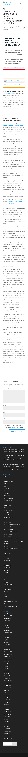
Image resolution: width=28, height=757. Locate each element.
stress (5, 580)
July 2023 (6, 664)
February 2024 (7, 647)
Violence (6, 596)
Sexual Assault (7, 575)
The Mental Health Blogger (11, 26)
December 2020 (8, 736)
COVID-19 (6, 488)
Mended (6, 519)
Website (5, 419)
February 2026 (7, 613)
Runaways (6, 570)
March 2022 (7, 700)
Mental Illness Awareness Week (12, 539)
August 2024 (7, 635)
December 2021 (8, 707)
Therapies (6, 592)
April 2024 (6, 642)
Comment (6, 389)
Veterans (6, 594)
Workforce (6, 599)
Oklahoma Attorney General (11, 548)
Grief (5, 503)
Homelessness (7, 505)
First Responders (8, 500)
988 (5, 476)
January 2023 (7, 678)
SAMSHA (6, 572)
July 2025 (6, 623)
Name (5, 405)
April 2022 (6, 697)
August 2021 (7, 716)
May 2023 (6, 668)
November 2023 (8, 654)
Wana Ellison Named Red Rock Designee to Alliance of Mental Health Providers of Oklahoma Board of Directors (14, 451)
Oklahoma (20, 28)
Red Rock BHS (7, 568)
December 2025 (8, 616)
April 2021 (6, 726)
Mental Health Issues (12, 28)
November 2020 (8, 738)
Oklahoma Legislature (9, 551)
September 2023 (8, 659)
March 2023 (7, 673)
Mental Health (7, 522)
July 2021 (6, 719)
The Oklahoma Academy (9, 93)
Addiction (6, 479)
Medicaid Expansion (9, 517)
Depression (7, 495)
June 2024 (6, 637)
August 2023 (7, 661)
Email (4, 412)
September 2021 (8, 714)
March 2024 (7, 644)
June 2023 (6, 666)
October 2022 (7, 685)
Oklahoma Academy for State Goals (13, 125)
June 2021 (6, 721)
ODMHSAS (6, 544)
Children (6, 486)
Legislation (6, 512)
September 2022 (8, 688)
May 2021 (6, 724)
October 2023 (7, 656)
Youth (5, 604)
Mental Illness (7, 536)
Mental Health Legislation (10, 531)
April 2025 (6, 628)
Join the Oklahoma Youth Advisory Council (14, 455)
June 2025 (6, 625)
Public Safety (7, 560)
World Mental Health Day (10, 601)
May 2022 (6, 695)
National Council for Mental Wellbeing (13, 541)
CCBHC (6, 483)
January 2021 (7, 733)
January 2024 (7, 649)
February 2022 (7, 702)
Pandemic (6, 558)
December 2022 (8, 680)
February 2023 (7, 676)
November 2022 (8, 683)
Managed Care (7, 515)
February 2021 (7, 731)
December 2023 (8, 652)
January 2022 (7, 704)
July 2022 (6, 692)
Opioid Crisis (7, 553)
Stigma (5, 577)
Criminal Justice (8, 491)
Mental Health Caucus (9, 527)
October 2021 (7, 712)
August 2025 (7, 620)
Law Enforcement (8, 510)
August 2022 (7, 690)
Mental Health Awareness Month (12, 524)
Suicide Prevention (8, 589)
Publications (7, 563)
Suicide (5, 587)
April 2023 (6, 671)
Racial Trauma (7, 565)
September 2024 (8, 632)
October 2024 (7, 630)
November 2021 (8, 709)
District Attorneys (8, 498)
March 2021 (7, 728)
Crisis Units (6, 493)
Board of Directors (8, 481)
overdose (6, 556)
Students (6, 582)
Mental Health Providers (10, 534)
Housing (6, 507)
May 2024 (6, 640)
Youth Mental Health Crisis (10, 606)
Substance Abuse (8, 584)
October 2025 (7, 618)
